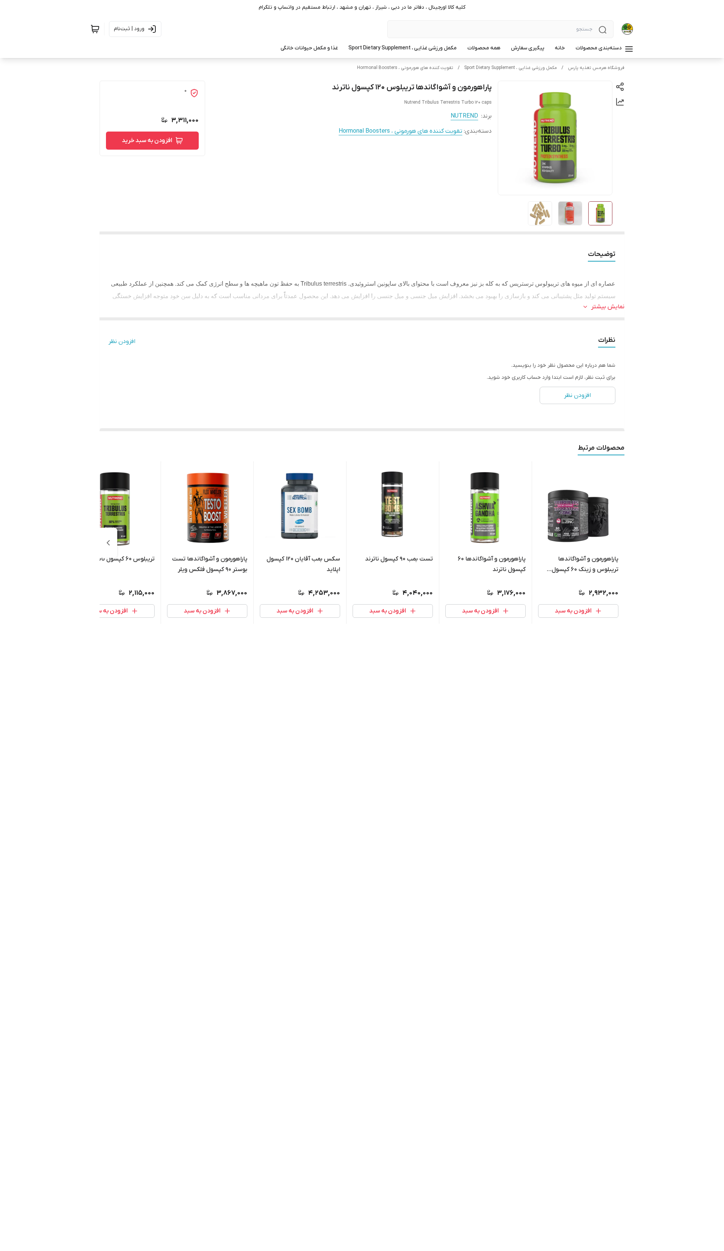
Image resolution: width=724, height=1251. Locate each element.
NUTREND (464, 116)
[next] (108, 543)
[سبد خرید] (95, 29)
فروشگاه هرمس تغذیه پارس (596, 68)
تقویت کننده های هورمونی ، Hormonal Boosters (405, 68)
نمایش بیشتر (607, 307)
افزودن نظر (122, 341)
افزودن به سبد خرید (147, 140)
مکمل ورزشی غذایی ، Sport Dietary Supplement (510, 68)
